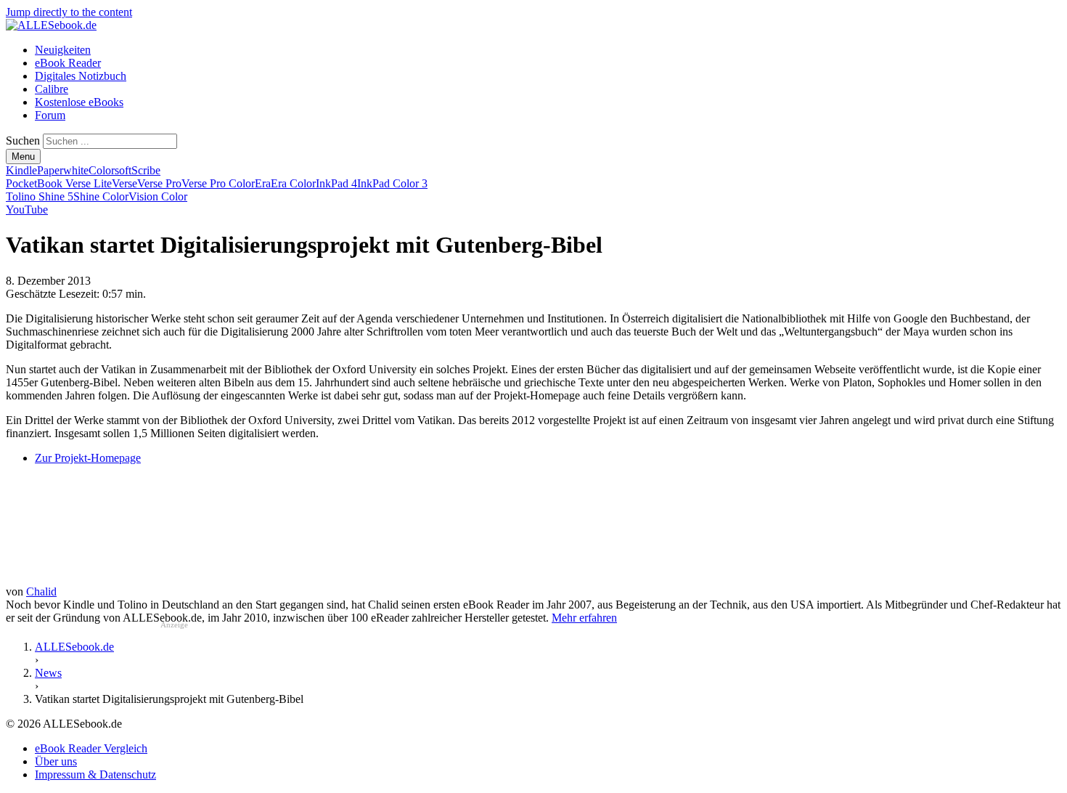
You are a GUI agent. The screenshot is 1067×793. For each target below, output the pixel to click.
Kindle (21, 170)
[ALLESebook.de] (51, 25)
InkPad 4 (336, 183)
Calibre (51, 89)
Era (263, 183)
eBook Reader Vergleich (91, 748)
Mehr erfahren (584, 617)
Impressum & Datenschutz (95, 774)
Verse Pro (159, 183)
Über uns (56, 761)
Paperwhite (63, 170)
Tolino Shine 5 (39, 196)
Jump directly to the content (69, 12)
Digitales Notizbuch (80, 76)
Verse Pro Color (218, 183)
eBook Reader (68, 63)
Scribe (145, 170)
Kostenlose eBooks (79, 102)
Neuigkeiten (63, 50)
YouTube (27, 209)
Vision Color (157, 196)
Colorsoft (110, 170)
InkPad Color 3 (392, 183)
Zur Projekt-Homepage (88, 458)
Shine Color (100, 196)
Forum (50, 115)
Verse (124, 183)
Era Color (293, 183)
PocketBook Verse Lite (59, 183)
